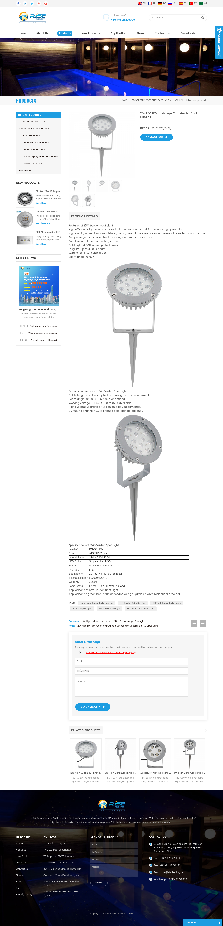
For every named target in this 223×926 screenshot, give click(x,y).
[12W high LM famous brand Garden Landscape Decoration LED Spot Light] (86, 754)
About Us (42, 33)
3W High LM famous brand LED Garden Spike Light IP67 (120, 773)
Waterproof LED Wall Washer (59, 856)
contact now (154, 137)
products (65, 33)
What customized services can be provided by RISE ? (54, 333)
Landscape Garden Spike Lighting (96, 603)
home (22, 33)
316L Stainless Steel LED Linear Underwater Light (48, 232)
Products (21, 863)
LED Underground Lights (31, 150)
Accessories (25, 171)
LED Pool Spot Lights (54, 843)
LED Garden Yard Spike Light (140, 608)
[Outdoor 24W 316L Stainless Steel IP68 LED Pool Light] (25, 219)
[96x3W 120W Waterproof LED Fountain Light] (25, 199)
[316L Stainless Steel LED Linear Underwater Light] (25, 240)
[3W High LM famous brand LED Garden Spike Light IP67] (120, 754)
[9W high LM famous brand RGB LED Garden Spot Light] (189, 754)
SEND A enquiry (90, 707)
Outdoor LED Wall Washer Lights (61, 875)
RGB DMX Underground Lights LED (62, 869)
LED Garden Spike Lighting (132, 603)
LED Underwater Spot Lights (33, 143)
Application (118, 33)
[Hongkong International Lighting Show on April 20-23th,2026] (39, 285)
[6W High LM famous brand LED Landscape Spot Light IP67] (155, 754)
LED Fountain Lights (29, 136)
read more (42, 203)
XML (18, 888)
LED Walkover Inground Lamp (59, 863)
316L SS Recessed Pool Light (33, 128)
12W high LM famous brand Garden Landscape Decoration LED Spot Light (117, 626)
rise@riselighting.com (174, 872)
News (140, 33)
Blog (18, 882)
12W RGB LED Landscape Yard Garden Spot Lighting (111, 652)
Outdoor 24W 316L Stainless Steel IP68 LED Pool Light (48, 212)
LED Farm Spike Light (82, 608)
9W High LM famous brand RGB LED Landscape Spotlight (113, 621)
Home (19, 843)
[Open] (219, 42)
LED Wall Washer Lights (31, 164)
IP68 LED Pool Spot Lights (57, 850)
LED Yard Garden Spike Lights (167, 603)
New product (23, 856)
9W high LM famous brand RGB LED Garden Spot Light (189, 773)
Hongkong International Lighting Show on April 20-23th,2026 (39, 309)
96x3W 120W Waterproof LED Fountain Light (48, 191)
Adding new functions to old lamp (46, 326)
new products (90, 33)
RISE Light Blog (24, 894)
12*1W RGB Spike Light (109, 608)
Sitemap (20, 875)
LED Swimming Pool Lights (32, 121)
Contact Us (162, 33)
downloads (188, 33)
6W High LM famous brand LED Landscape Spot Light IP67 (155, 773)
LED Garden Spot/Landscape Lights (151, 100)
